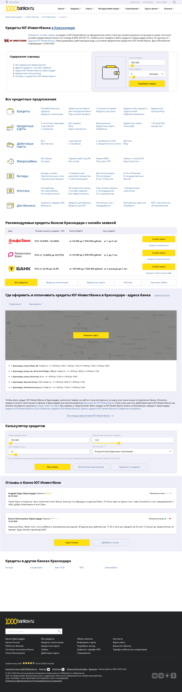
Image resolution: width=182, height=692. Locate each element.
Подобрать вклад (86, 645)
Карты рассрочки (77, 128)
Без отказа (74, 161)
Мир (71, 126)
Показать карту (91, 335)
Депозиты (46, 205)
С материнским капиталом (131, 189)
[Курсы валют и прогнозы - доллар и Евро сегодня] (155, 676)
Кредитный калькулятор (28, 73)
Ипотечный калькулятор (91, 466)
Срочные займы (159, 282)
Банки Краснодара (13, 17)
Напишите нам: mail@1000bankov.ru (21, 669)
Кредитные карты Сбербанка (105, 127)
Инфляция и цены (86, 642)
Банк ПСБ (60, 567)
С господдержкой (105, 190)
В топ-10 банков (104, 178)
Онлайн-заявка (158, 239)
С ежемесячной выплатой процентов (80, 174)
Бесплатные (47, 143)
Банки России (12, 642)
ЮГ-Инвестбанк (49, 17)
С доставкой (47, 126)
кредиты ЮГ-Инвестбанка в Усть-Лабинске (27, 408)
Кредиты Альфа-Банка (158, 245)
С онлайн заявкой (78, 190)
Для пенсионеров (105, 173)
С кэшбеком (47, 128)
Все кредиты (21, 282)
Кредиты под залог (106, 111)
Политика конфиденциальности (19, 681)
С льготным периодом (52, 123)
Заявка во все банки (79, 108)
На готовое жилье (50, 193)
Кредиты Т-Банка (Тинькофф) (158, 273)
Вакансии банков (122, 645)
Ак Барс (9, 567)
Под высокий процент (52, 178)
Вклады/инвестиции (108, 8)
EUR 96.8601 (148, 2)
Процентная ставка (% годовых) (106, 435)
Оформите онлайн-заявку (41, 35)
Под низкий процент (79, 114)
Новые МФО (102, 158)
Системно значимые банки (19, 649)
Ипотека (128, 282)
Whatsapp (56, 669)
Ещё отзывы (72, 542)
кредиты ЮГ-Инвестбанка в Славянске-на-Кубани (114, 408)
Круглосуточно (131, 161)
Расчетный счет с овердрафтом (105, 204)
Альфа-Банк (36, 567)
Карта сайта (119, 642)
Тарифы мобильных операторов (130, 649)
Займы (44, 649)
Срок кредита (135, 69)
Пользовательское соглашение (48, 681)
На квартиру (47, 187)
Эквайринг (129, 205)
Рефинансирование (134, 114)
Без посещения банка (80, 111)
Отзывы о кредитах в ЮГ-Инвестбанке (35, 76)
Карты (89, 8)
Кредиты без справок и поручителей (136, 110)
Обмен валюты (85, 638)
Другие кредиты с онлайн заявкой (33, 67)
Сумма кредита (135, 57)
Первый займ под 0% (80, 158)
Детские (128, 140)
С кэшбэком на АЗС (106, 140)
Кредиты (75, 8)
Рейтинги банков (14, 645)
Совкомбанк (111, 567)
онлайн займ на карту (47, 405)
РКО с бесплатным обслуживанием (160, 204)
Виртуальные (103, 123)
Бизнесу (168, 8)
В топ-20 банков (132, 173)
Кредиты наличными (52, 114)
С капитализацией (78, 178)
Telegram (42, 669)
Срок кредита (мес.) (17, 446)
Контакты (118, 638)
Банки (61, 8)
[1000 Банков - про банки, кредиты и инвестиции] (167, 676)
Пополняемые (103, 176)
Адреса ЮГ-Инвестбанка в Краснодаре (35, 70)
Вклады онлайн (49, 173)
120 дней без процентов (158, 124)
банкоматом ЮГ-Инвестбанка (98, 402)
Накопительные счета (52, 176)
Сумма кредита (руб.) (17, 435)
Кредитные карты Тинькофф (133, 124)
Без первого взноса (79, 193)
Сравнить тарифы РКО (53, 202)
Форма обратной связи (77, 669)
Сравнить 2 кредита (129, 466)
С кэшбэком (75, 143)
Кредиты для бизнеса (80, 202)
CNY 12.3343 (161, 2)
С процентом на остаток (108, 143)
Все (43, 140)
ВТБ (81, 567)
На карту (45, 161)
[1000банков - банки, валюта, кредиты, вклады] (173, 676)
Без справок (75, 123)
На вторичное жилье (79, 187)
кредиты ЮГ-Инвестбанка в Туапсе (69, 408)
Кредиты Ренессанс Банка (158, 259)
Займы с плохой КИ (134, 158)
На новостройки (49, 190)
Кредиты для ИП (77, 205)
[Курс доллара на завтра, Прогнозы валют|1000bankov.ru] (161, 676)
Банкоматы (36, 303)
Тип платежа (97, 446)
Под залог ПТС (103, 161)
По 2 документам (105, 193)
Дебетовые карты (50, 653)
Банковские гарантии (135, 202)
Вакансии (93, 669)
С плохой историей (106, 108)
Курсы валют (151, 8)
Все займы (46, 158)
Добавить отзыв (110, 542)
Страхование (132, 8)
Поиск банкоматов (15, 653)
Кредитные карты (96, 282)
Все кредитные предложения (30, 64)
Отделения (15, 303)
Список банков (32, 17)
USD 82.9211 (135, 2)
